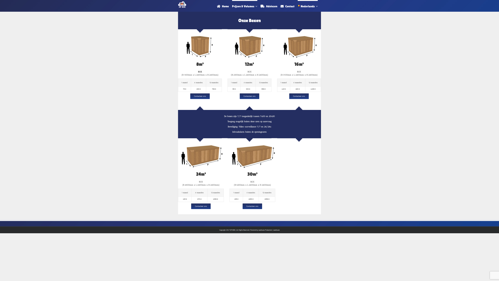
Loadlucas (276, 230)
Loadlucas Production (265, 230)
